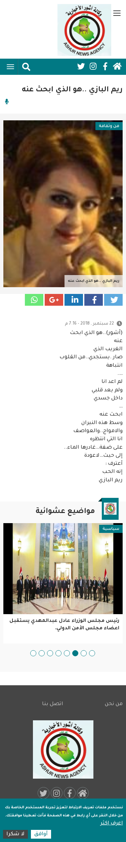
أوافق (41, 834)
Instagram (93, 66)
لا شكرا (15, 834)
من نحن (114, 704)
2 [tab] (84, 653)
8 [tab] (33, 653)
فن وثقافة (109, 126)
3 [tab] (75, 653)
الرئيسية (117, 66)
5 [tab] (58, 653)
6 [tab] (50, 653)
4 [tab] (67, 653)
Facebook (105, 66)
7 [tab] (42, 653)
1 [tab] (92, 653)
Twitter (81, 66)
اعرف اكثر (111, 823)
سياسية (110, 529)
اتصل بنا (52, 704)
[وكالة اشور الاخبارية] (84, 30)
